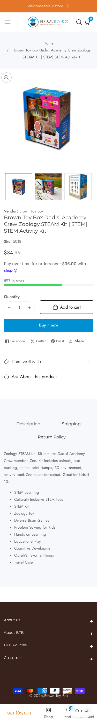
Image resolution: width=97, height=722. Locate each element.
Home (48, 43)
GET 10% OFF (19, 713)
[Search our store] (80, 22)
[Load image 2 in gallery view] (48, 186)
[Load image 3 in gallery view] (78, 186)
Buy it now (48, 325)
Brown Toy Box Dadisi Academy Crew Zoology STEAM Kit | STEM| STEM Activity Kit (52, 53)
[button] (48, 361)
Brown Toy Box (31, 211)
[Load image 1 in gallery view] (18, 186)
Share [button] (79, 341)
